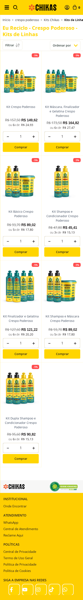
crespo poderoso (27, 20)
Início (6, 20)
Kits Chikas (51, 20)
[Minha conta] (67, 7)
